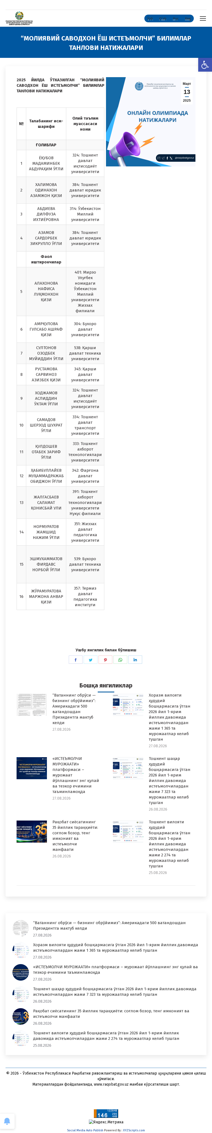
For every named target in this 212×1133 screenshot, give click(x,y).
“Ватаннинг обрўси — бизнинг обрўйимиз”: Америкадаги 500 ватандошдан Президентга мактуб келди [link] (74, 709)
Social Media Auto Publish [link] (85, 1130)
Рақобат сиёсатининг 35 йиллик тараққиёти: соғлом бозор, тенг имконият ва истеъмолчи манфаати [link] (75, 835)
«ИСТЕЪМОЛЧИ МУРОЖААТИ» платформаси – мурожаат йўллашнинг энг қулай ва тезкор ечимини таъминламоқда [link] (75, 775)
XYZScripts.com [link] (134, 1130)
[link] (205, 65)
